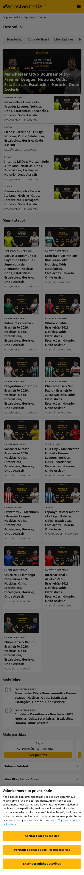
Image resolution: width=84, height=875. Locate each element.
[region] (42, 830)
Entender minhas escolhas (42, 863)
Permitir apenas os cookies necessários (42, 850)
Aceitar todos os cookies (42, 836)
